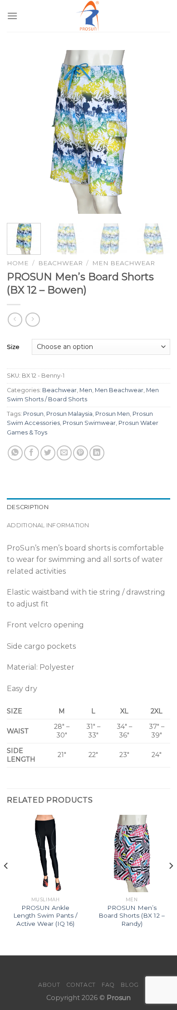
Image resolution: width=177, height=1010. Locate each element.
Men (85, 390)
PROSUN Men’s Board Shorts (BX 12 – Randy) (131, 915)
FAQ (108, 984)
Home (18, 263)
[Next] (156, 132)
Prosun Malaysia (69, 413)
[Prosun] (88, 16)
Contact (81, 984)
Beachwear (60, 263)
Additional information (48, 525)
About (49, 984)
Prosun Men (112, 413)
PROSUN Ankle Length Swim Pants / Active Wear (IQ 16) (45, 915)
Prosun (33, 413)
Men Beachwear (123, 263)
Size (13, 346)
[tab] (88, 507)
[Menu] (12, 16)
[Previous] (21, 132)
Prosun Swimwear (89, 422)
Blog (129, 984)
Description (28, 507)
